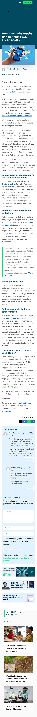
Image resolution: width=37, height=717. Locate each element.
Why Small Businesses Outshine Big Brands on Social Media (16, 648)
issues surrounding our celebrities (17, 116)
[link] (21, 421)
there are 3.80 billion (11, 92)
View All (8, 621)
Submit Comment (14, 549)
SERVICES (16, 6)
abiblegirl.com (25, 403)
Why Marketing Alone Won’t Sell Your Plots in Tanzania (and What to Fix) (18, 679)
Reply (28, 460)
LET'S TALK (27, 3)
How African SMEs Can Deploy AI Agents (16, 707)
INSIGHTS (16, 11)
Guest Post (22, 69)
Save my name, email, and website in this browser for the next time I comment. (18, 541)
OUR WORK (15, 8)
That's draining (8, 184)
